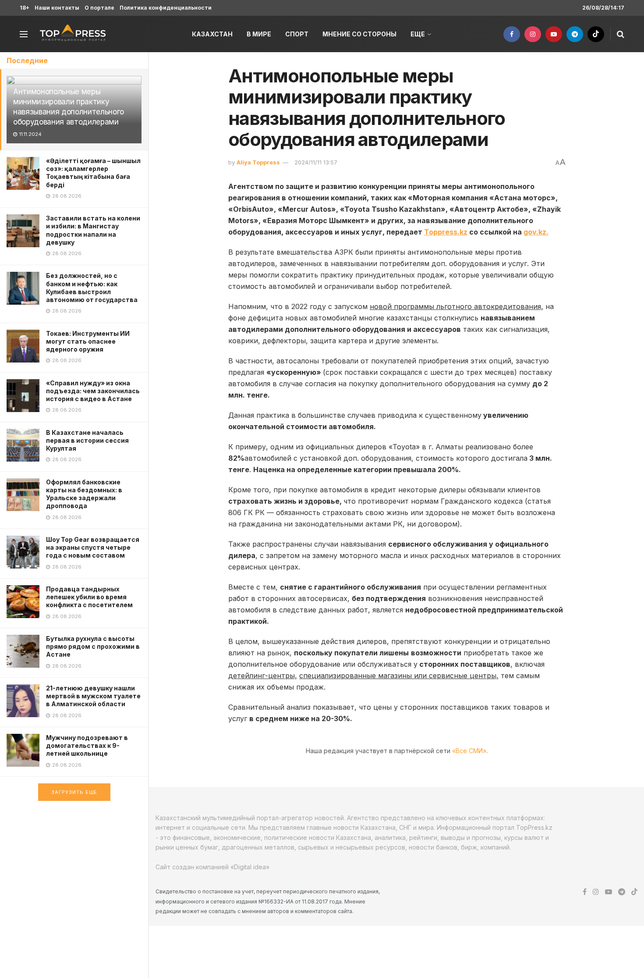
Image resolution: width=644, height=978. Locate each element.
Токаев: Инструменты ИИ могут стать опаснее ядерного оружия (88, 341)
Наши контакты (57, 7)
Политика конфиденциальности (166, 7)
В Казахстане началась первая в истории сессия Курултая (87, 440)
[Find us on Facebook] (511, 34)
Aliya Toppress (258, 162)
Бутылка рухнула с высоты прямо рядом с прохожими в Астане (93, 646)
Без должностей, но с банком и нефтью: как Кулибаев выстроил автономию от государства (92, 287)
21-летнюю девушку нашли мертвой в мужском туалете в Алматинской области (93, 696)
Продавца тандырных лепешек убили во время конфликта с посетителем (89, 596)
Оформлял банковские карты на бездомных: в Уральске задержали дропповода (84, 494)
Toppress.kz (445, 232)
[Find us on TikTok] (595, 34)
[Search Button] (620, 34)
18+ (24, 7)
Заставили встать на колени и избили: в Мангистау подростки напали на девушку (93, 230)
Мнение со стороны (359, 34)
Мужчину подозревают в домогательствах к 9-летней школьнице (87, 745)
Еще (417, 34)
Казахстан (212, 34)
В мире (259, 34)
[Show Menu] (24, 34)
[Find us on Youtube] (553, 34)
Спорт (296, 34)
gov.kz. (536, 232)
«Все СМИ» (469, 750)
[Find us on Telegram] (574, 34)
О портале (99, 7)
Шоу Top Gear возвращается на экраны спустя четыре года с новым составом (92, 547)
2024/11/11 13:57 (315, 162)
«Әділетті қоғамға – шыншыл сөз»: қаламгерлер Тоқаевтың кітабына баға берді (93, 172)
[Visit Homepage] (73, 34)
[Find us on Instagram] (532, 34)
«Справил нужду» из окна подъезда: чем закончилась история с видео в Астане (93, 390)
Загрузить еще (74, 792)
